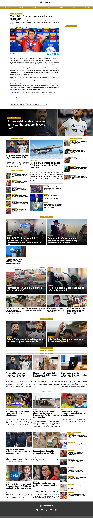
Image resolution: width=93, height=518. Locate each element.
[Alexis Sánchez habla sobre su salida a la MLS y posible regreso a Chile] (63, 436)
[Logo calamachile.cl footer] (46, 507)
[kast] (63, 462)
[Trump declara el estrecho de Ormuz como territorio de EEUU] (63, 445)
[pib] (57, 306)
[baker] (63, 479)
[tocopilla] (36, 306)
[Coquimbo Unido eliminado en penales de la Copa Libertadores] (8, 197)
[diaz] (8, 204)
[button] (18, 104)
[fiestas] (77, 306)
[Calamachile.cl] (6, 3)
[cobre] (63, 495)
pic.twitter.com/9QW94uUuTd (46, 94)
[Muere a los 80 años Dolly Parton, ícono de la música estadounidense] (67, 143)
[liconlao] (67, 169)
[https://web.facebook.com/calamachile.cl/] (37, 510)
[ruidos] (16, 306)
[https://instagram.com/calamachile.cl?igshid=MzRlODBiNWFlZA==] (46, 510)
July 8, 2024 (27, 97)
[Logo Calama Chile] (46, 4)
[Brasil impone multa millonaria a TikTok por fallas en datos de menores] (67, 151)
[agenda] (63, 470)
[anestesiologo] (63, 487)
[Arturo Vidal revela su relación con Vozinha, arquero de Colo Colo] (8, 176)
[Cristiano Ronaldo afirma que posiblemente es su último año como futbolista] (8, 211)
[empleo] (19, 446)
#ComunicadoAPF (16, 92)
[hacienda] (63, 453)
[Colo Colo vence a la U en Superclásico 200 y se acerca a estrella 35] (8, 190)
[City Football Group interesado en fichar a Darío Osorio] (67, 160)
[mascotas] (67, 178)
